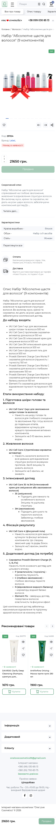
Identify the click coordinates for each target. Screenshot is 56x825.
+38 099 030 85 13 (38, 20)
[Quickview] (23, 641)
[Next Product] (45, 125)
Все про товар (12, 11)
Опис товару (34, 11)
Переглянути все (12, 245)
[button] (47, 626)
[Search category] (39, 4)
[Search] (43, 4)
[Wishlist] (4, 125)
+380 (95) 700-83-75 (28, 770)
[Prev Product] (38, 125)
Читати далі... (10, 211)
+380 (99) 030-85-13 (28, 766)
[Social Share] (52, 125)
